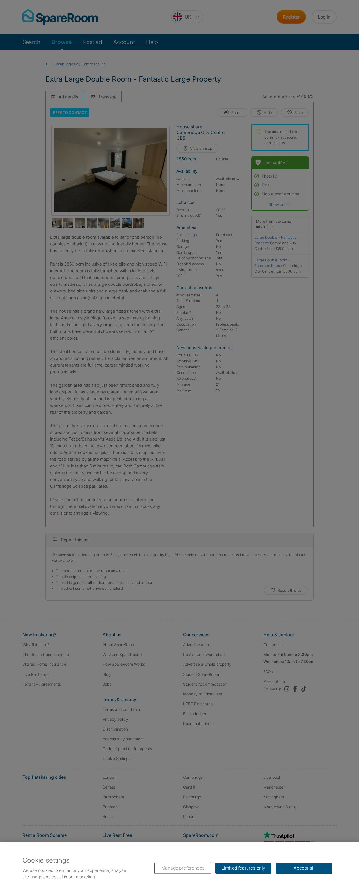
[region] (179, 868)
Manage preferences (182, 868)
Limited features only (243, 868)
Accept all (304, 868)
